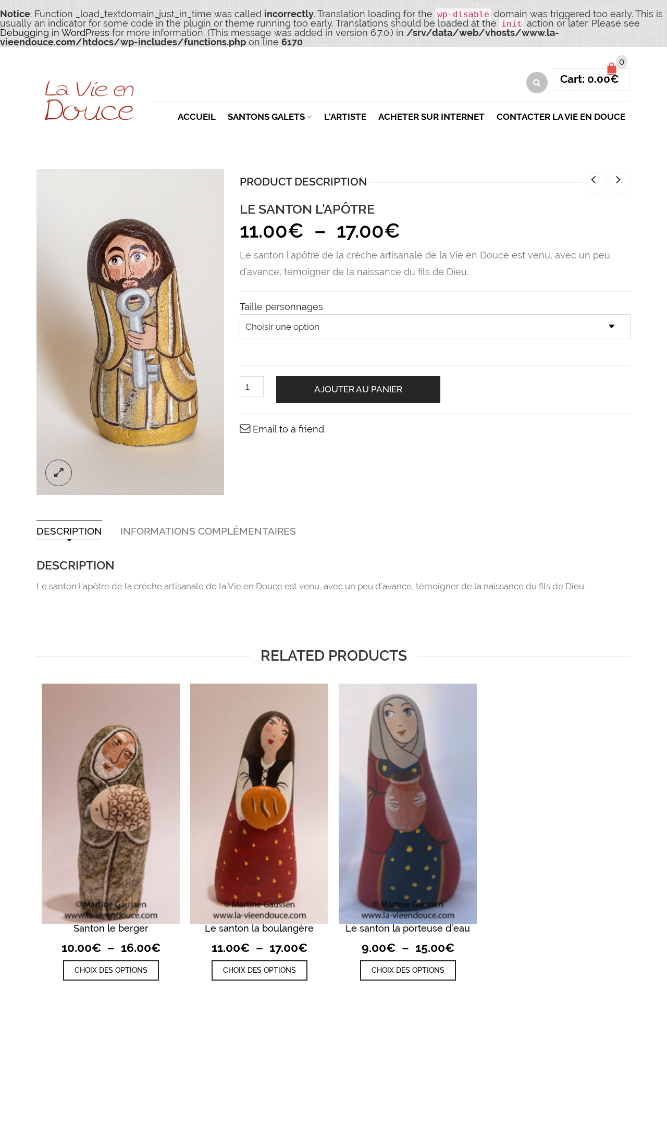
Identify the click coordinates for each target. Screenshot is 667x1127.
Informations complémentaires (208, 531)
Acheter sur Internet (431, 117)
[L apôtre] (130, 332)
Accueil (197, 117)
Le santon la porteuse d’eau (407, 928)
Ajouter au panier (358, 389)
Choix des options (111, 970)
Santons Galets (266, 117)
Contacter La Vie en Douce (561, 117)
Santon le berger (111, 928)
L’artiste (345, 117)
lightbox (58, 473)
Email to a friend (288, 429)
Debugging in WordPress (54, 32)
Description (69, 531)
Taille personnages (281, 307)
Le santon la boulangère (259, 928)
